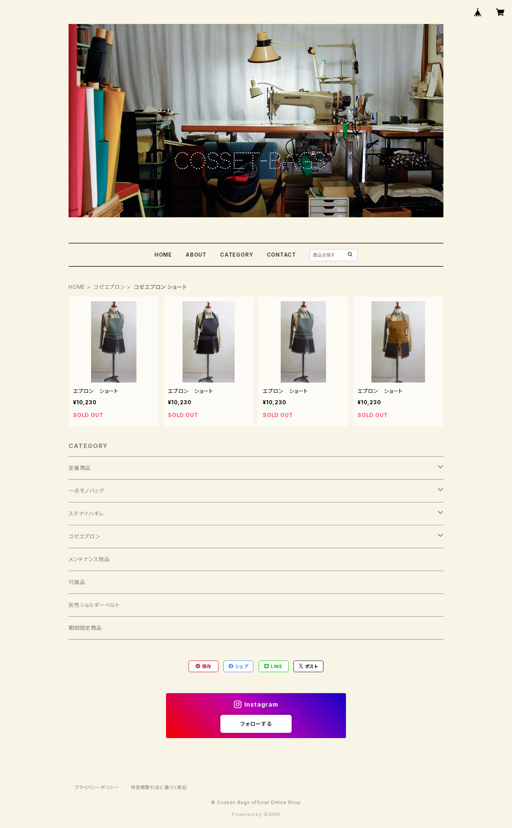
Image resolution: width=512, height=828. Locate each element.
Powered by (247, 814)
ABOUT (196, 254)
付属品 (77, 582)
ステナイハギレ (86, 513)
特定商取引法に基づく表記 (159, 787)
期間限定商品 (85, 628)
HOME (163, 254)
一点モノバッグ (86, 490)
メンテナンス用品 (89, 559)
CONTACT (281, 254)
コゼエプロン (109, 287)
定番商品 (80, 468)
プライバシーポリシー (97, 787)
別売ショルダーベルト (94, 605)
